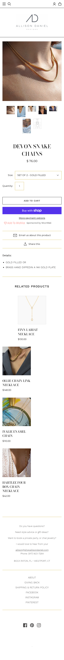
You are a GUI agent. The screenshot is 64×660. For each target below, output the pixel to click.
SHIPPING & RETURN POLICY (32, 587)
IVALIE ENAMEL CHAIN (14, 433)
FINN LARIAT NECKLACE (28, 332)
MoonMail (46, 222)
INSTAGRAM (32, 597)
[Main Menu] (4, 4)
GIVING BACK (32, 582)
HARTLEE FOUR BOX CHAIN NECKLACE (14, 486)
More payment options (32, 218)
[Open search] (9, 4)
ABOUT (32, 577)
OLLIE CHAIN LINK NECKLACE (16, 383)
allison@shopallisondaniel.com (32, 550)
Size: (10, 175)
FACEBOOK (32, 592)
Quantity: (7, 185)
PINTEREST (32, 602)
